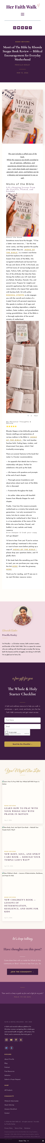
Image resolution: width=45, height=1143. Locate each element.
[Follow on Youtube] (18, 27)
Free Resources (9, 1071)
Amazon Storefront (10, 1109)
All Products (8, 1090)
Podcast (7, 1067)
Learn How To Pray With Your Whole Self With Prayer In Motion (21, 811)
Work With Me (9, 1105)
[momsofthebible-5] (22, 412)
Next (36, 415)
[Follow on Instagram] (14, 27)
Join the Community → (22, 972)
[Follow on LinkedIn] (22, 27)
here (9, 569)
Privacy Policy (8, 1128)
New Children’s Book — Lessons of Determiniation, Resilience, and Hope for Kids (21, 906)
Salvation (7, 1075)
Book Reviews (23, 42)
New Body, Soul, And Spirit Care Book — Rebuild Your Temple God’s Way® (22, 857)
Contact (7, 1113)
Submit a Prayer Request (12, 1079)
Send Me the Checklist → (22, 744)
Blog (5, 1063)
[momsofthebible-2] (22, 343)
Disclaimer (27, 1128)
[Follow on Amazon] (30, 27)
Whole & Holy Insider (11, 1101)
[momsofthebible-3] (22, 366)
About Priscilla (9, 1059)
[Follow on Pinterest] (26, 27)
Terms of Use (18, 1128)
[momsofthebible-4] (22, 389)
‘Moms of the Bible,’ (24, 549)
